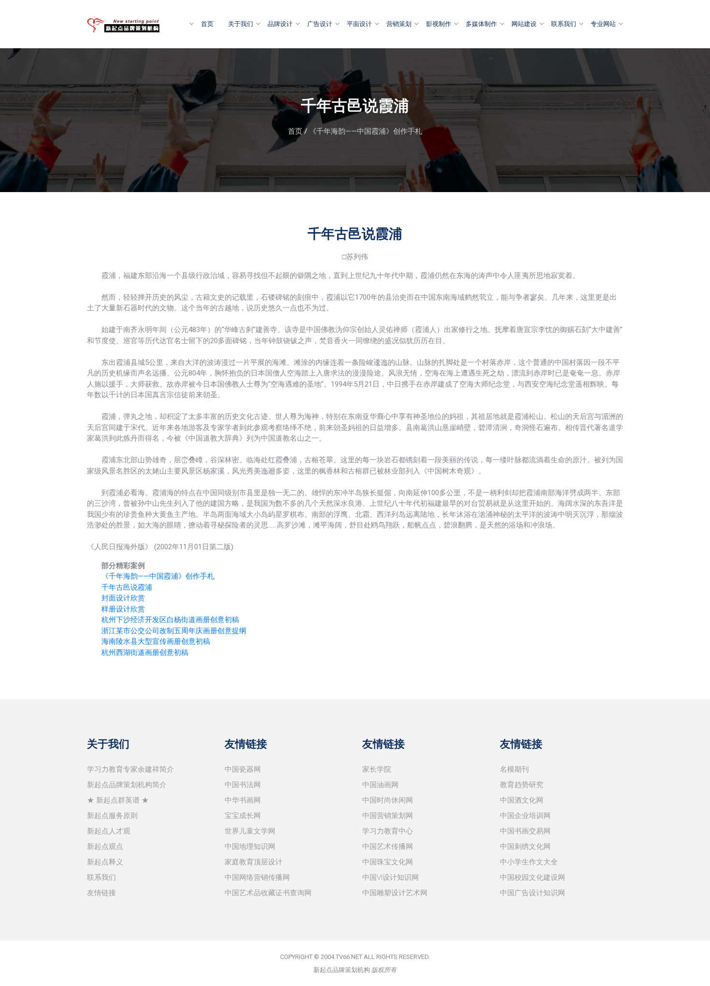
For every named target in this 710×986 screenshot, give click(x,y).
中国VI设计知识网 (390, 877)
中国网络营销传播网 (257, 877)
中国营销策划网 (387, 815)
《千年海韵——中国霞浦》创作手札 (365, 131)
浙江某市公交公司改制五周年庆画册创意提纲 (173, 630)
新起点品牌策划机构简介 (127, 784)
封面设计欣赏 (123, 598)
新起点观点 (105, 846)
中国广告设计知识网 (532, 893)
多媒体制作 (481, 24)
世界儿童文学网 (250, 831)
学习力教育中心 (387, 831)
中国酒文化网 (521, 800)
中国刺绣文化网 (525, 846)
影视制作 (438, 24)
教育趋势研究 (521, 784)
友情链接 (101, 893)
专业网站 (603, 24)
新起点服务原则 (112, 815)
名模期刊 (514, 769)
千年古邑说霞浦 (126, 587)
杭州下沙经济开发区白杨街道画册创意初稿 (170, 619)
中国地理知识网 (250, 846)
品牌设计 (280, 24)
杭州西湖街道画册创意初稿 (144, 652)
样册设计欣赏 (123, 609)
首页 (207, 24)
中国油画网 (380, 784)
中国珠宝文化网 (387, 862)
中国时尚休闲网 (387, 800)
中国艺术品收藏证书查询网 (268, 893)
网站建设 (524, 24)
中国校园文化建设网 (532, 877)
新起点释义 (105, 862)
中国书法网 (243, 784)
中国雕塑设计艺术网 (394, 893)
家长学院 (376, 769)
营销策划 (399, 24)
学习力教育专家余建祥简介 (130, 769)
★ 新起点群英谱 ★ (118, 800)
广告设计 (319, 24)
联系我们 (563, 24)
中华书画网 (243, 800)
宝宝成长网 (243, 815)
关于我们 (240, 24)
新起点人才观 (108, 831)
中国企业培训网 (525, 815)
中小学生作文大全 (529, 862)
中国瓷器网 (243, 769)
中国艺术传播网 (387, 846)
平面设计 (359, 24)
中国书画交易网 (525, 831)
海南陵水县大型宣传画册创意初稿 (155, 641)
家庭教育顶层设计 (254, 862)
